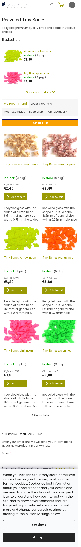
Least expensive (42, 104)
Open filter (40, 123)
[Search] (51, 5)
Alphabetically (57, 112)
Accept (39, 537)
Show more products (38, 92)
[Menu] (72, 5)
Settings (39, 524)
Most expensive (14, 112)
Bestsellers (36, 112)
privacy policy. (65, 468)
